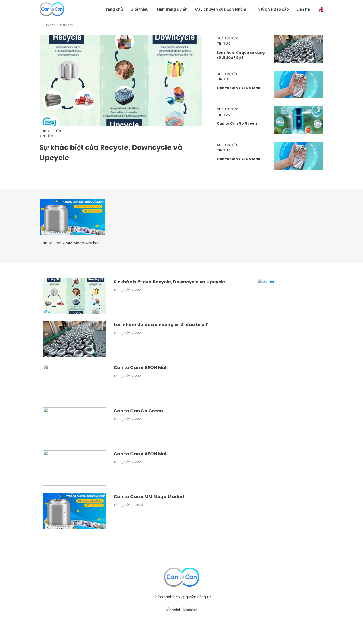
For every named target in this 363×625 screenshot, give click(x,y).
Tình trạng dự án (172, 9)
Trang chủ (113, 9)
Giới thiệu (139, 9)
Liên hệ (303, 9)
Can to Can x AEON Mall (238, 87)
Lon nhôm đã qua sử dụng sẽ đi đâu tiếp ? (241, 55)
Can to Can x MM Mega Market (69, 243)
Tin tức (49, 25)
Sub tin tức (64, 25)
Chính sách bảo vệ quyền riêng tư (182, 596)
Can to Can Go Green (237, 123)
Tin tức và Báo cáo (271, 9)
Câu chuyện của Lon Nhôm (220, 9)
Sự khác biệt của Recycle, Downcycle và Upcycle (169, 282)
